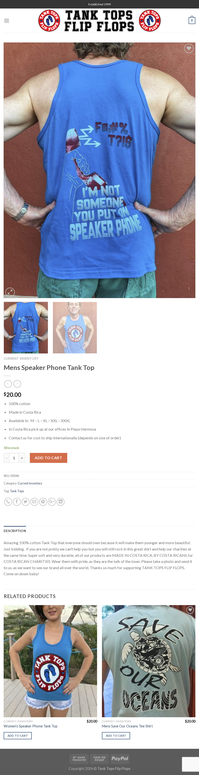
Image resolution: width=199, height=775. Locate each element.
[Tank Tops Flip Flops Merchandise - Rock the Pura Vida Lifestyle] (99, 20)
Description (15, 531)
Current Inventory (21, 358)
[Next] (185, 170)
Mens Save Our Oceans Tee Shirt (127, 726)
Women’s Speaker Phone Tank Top (31, 726)
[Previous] (13, 170)
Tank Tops (17, 491)
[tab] (15, 531)
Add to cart (48, 457)
